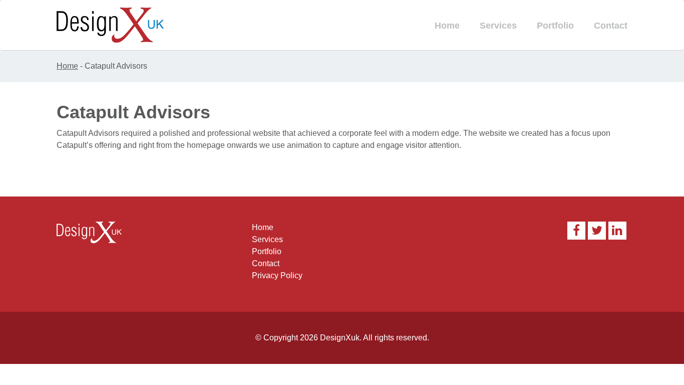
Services (498, 26)
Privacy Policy (277, 275)
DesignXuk (340, 337)
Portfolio (555, 26)
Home (447, 26)
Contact (610, 26)
